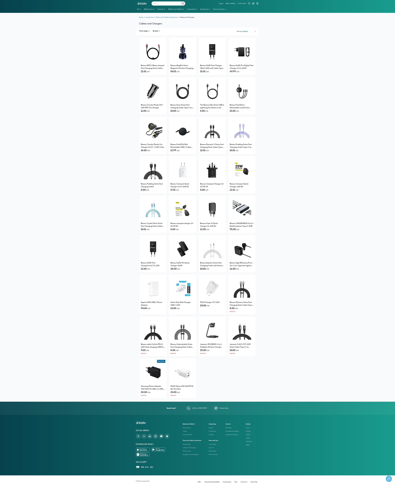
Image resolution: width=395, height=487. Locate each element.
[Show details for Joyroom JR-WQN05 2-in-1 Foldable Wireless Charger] (212, 330)
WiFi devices (212, 451)
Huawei (248, 431)
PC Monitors (212, 431)
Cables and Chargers (189, 448)
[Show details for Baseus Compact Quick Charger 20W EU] (242, 170)
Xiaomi (248, 435)
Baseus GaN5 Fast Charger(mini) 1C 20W (150, 264)
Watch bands (187, 451)
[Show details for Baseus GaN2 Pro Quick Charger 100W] (182, 249)
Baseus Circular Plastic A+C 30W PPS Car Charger (152, 106)
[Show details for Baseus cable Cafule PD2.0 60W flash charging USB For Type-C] (153, 330)
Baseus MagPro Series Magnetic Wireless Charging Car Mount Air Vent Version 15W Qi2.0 (181, 67)
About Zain (254, 482)
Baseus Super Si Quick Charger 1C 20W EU (209, 225)
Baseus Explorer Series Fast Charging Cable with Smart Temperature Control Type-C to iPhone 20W (211, 264)
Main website (230, 3)
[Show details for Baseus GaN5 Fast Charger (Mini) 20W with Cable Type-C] (212, 51)
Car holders (212, 444)
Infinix (248, 438)
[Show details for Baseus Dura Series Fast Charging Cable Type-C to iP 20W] (182, 91)
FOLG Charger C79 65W (210, 302)
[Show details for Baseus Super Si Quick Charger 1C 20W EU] (212, 209)
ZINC (199, 482)
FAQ (235, 482)
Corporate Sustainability (212, 482)
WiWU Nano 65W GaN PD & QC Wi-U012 (181, 387)
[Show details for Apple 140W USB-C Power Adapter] (153, 288)
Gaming (211, 435)
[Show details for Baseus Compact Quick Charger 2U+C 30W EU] (182, 170)
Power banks (187, 444)
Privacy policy (227, 482)
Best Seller (161, 361)
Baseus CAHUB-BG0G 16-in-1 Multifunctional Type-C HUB (241, 225)
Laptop (211, 428)
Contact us (243, 482)
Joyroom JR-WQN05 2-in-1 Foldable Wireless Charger (211, 346)
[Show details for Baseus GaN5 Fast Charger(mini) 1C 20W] (153, 249)
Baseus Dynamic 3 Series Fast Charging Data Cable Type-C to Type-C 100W (212, 146)
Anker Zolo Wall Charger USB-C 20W (180, 304)
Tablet (185, 431)
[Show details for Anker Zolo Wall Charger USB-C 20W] (182, 288)
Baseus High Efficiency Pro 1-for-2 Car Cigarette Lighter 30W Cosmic (241, 264)
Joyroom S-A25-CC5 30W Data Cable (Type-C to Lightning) (240, 346)
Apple (248, 445)
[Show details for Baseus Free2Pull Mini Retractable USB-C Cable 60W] (182, 130)
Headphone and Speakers (191, 454)
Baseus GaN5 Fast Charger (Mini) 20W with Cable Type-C (212, 67)
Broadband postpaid (232, 431)
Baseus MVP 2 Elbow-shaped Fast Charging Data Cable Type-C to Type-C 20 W (152, 67)
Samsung (249, 441)
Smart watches (187, 435)
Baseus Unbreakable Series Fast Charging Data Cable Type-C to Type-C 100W (181, 346)
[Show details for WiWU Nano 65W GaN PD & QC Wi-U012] (182, 372)
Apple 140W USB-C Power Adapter (151, 304)
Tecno (248, 428)
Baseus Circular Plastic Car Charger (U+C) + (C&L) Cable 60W (153, 146)
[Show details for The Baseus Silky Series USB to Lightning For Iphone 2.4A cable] (212, 91)
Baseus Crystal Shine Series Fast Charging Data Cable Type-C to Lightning (151, 225)
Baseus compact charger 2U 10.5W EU (181, 225)
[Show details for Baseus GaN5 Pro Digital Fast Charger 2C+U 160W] (242, 51)
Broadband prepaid (232, 435)
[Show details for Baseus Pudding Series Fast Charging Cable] (153, 170)
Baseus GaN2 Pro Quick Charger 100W (179, 264)
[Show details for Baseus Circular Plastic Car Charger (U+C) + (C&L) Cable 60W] (153, 130)
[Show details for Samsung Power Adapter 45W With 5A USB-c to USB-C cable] (153, 372)
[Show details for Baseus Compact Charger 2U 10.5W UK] (212, 170)
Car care (211, 448)
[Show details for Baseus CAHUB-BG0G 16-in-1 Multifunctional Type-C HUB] (242, 209)
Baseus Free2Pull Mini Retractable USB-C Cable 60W (180, 146)
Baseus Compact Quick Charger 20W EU (239, 185)
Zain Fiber (229, 428)
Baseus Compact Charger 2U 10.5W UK (212, 185)
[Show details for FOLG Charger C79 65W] (212, 288)
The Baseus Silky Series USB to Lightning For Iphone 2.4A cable (212, 106)
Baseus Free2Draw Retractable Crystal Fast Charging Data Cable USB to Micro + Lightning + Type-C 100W (241, 106)
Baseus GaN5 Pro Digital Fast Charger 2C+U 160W (241, 67)
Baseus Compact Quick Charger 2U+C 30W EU (179, 185)
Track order (242, 3)
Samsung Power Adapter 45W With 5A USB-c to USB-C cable (153, 387)
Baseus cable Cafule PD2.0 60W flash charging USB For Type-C (152, 346)
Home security (213, 454)
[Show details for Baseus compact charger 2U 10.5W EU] (182, 209)
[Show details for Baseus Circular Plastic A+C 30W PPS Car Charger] (153, 91)
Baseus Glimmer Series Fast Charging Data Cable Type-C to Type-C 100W (242, 304)
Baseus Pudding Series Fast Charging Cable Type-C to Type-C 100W (241, 146)
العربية (221, 3)
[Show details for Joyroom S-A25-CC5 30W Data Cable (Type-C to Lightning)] (242, 330)
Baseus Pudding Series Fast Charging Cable (152, 185)
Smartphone (187, 428)
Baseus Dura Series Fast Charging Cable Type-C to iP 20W (182, 106)
